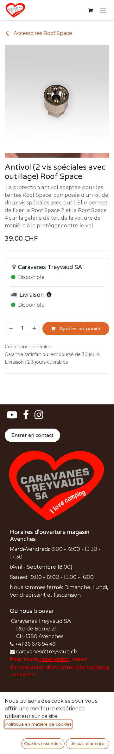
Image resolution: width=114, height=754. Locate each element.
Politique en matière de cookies (38, 724)
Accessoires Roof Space (42, 33)
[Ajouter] (34, 328)
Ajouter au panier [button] (79, 328)
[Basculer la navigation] (103, 10)
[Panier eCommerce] (90, 10)
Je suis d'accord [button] (87, 743)
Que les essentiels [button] (43, 743)
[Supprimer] (10, 328)
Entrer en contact (32, 435)
